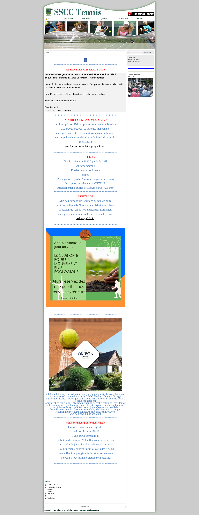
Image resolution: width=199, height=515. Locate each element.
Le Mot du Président (53, 485)
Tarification (50, 493)
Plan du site (131, 57)
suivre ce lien (98, 94)
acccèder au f (72, 146)
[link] (85, 413)
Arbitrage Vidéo (85, 218)
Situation (50, 489)
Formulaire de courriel (134, 61)
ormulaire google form (91, 146)
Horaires (49, 491)
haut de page (85, 506)
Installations (51, 498)
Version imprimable (133, 59)
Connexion (131, 63)
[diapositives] (140, 96)
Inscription (50, 496)
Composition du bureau (54, 487)
